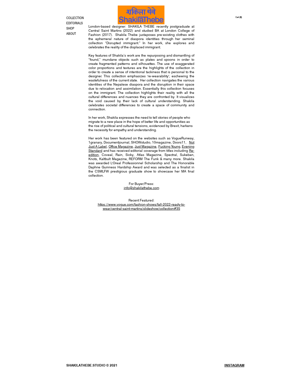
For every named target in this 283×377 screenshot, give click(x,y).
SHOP (70, 28)
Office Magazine (121, 146)
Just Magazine (145, 146)
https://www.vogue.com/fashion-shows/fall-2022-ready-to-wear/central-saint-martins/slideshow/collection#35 (141, 206)
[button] (239, 17)
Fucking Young (169, 146)
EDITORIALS (74, 23)
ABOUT (71, 33)
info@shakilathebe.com (141, 188)
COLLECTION (75, 18)
